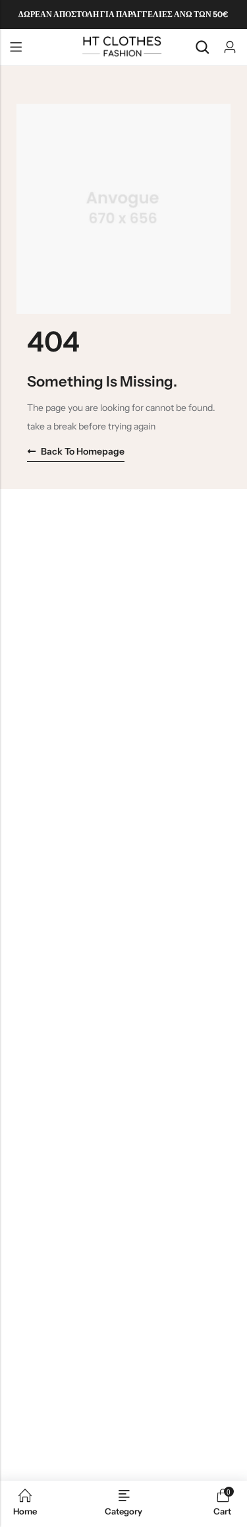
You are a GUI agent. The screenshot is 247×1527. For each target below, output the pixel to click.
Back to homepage (82, 451)
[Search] (202, 47)
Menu (16, 47)
